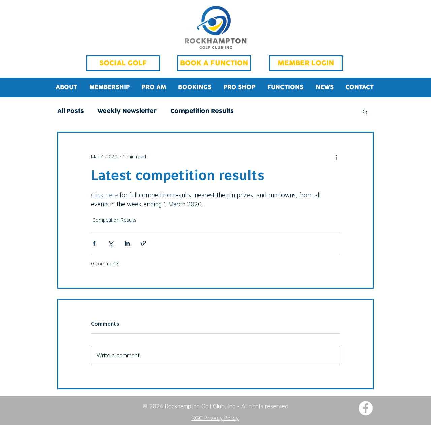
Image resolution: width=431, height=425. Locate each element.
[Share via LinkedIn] (127, 243)
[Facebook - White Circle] (366, 408)
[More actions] (336, 157)
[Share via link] (143, 243)
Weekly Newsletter (127, 111)
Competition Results (202, 111)
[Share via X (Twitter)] (110, 243)
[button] (365, 111)
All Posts (70, 111)
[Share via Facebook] (94, 243)
